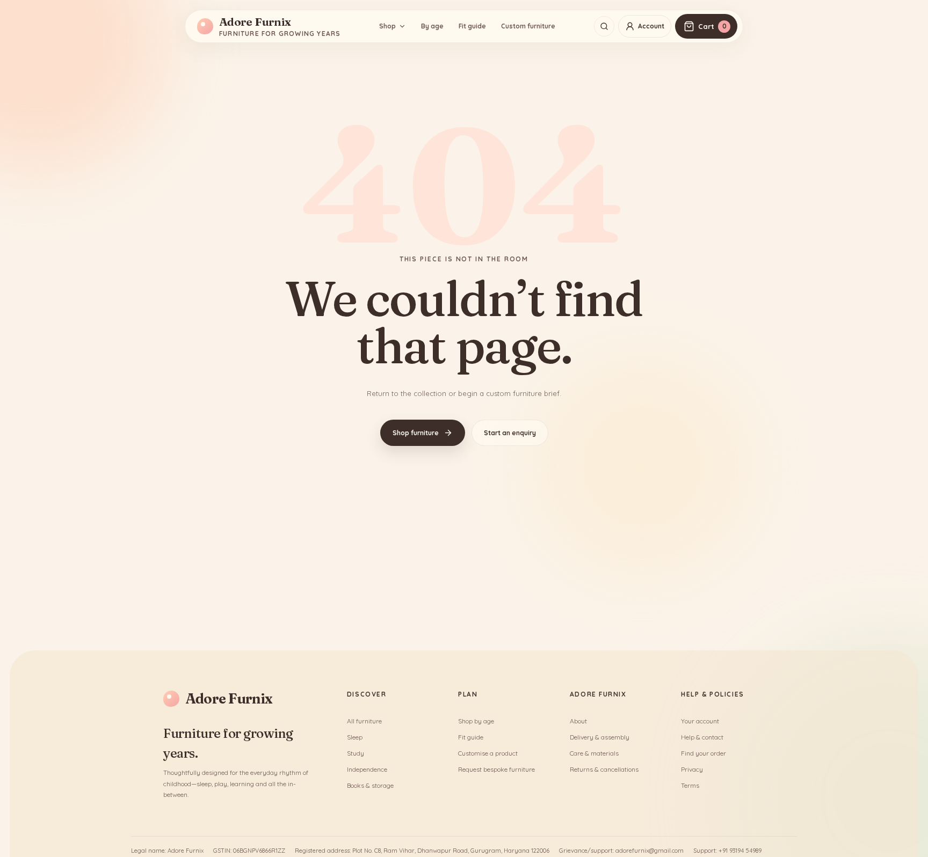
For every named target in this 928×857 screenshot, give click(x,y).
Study (355, 753)
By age (432, 26)
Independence (367, 769)
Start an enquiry (510, 433)
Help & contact (702, 737)
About (578, 721)
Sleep (355, 737)
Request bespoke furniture (496, 769)
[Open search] (604, 26)
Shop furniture (416, 433)
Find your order (703, 753)
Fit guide (472, 26)
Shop (387, 26)
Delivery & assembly (599, 737)
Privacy (692, 769)
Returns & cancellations (604, 769)
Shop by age (476, 721)
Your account (700, 721)
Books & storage (370, 785)
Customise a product (488, 753)
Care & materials (594, 753)
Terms (690, 785)
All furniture (364, 721)
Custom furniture (528, 26)
